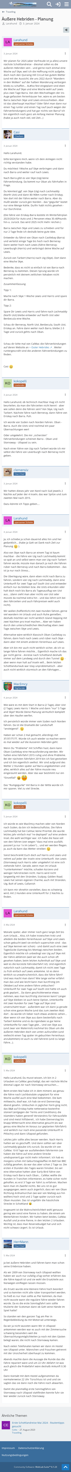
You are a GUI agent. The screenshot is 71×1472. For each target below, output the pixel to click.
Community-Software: (35, 1466)
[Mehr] (65, 53)
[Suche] (49, 4)
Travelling (17, 1432)
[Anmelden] (57, 4)
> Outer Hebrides (39, 347)
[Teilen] (66, 30)
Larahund (11, 23)
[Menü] (66, 4)
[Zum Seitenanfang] (65, 1467)
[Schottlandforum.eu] (22, 4)
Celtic (14, 1429)
